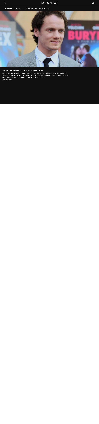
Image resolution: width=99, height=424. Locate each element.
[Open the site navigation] (19, 3)
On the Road (44, 8)
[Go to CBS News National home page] (49, 3)
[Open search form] (93, 3)
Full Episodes (31, 8)
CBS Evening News (12, 8)
